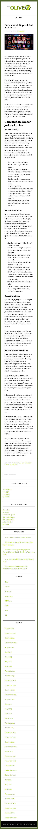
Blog (13, 463)
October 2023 (9, 742)
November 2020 (10, 808)
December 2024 (10, 680)
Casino (7, 587)
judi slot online (7, 522)
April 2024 (8, 714)
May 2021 (8, 784)
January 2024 (9, 728)
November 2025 (10, 633)
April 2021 (8, 789)
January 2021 (9, 799)
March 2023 (9, 751)
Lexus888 (6, 494)
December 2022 (10, 756)
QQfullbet (6, 497)
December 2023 (10, 732)
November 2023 (10, 737)
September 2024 (11, 695)
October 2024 (10, 690)
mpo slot (6, 524)
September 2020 (11, 818)
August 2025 (9, 647)
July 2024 (8, 704)
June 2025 (8, 657)
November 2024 (10, 685)
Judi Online (25, 463)
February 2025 (10, 671)
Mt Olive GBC (19, 7)
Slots (10, 464)
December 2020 (10, 803)
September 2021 (10, 775)
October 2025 (9, 638)
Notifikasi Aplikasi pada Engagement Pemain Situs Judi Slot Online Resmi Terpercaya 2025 (19, 552)
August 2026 (9, 628)
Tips (13, 464)
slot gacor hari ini (8, 519)
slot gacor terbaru (9, 517)
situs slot (6, 512)
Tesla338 (6, 492)
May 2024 (8, 709)
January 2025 (9, 676)
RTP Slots (8, 601)
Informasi (18, 463)
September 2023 (10, 747)
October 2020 (10, 813)
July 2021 (8, 780)
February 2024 (10, 723)
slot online (6, 510)
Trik (16, 464)
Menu (20, 18)
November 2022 (10, 761)
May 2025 (8, 661)
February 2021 (10, 794)
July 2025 (8, 652)
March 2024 (9, 718)
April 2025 (8, 666)
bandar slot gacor (9, 515)
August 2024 (9, 699)
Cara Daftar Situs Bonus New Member (18, 538)
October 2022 (9, 766)
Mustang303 (7, 489)
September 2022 (10, 770)
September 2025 (10, 643)
